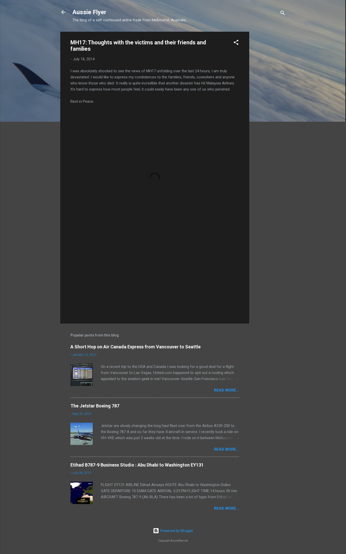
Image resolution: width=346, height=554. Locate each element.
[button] (236, 43)
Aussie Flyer (89, 12)
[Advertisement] (269, 108)
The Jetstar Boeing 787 (94, 405)
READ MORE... (226, 390)
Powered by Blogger (176, 530)
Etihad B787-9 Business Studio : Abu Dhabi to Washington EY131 (137, 465)
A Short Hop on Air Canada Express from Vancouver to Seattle (135, 346)
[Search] (283, 14)
